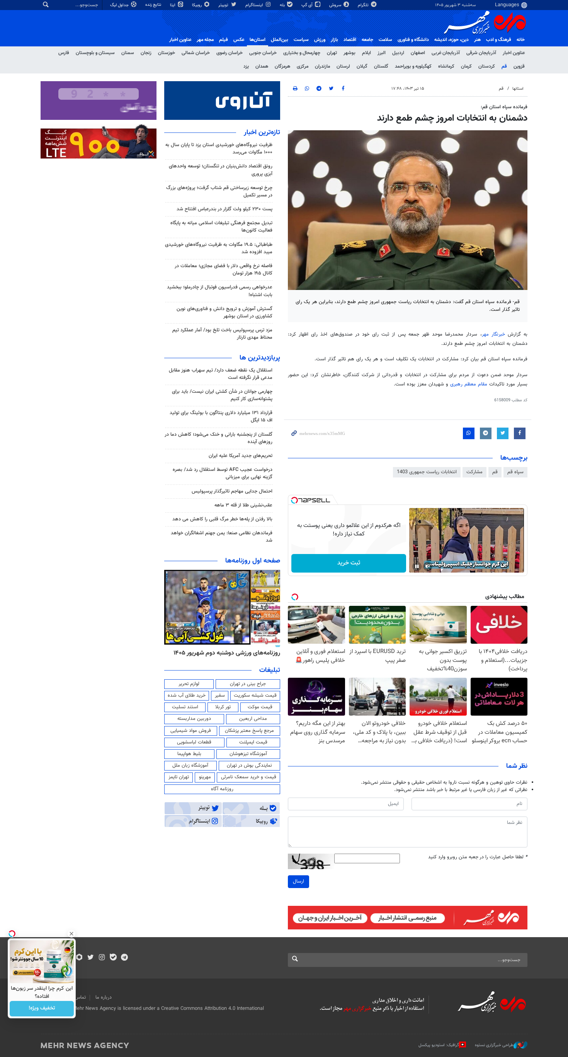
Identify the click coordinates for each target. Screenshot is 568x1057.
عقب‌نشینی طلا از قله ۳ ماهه (243, 505)
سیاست (301, 40)
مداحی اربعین (253, 719)
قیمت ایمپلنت (253, 742)
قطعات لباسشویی (194, 742)
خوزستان (166, 53)
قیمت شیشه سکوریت (255, 695)
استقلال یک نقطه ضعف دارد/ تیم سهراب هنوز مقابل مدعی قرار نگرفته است (220, 374)
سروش (335, 5)
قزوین (519, 66)
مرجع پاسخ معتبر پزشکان (249, 731)
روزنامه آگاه (222, 789)
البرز (382, 53)
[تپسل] (294, 500)
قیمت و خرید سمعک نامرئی (248, 777)
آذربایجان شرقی (481, 53)
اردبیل (398, 53)
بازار (334, 40)
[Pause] (417, 566)
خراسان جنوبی (263, 53)
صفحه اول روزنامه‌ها (252, 561)
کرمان (466, 66)
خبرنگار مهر (493, 334)
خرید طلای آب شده (187, 695)
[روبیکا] (79, 958)
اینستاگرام (254, 5)
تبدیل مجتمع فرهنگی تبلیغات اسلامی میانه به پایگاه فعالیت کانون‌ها (221, 226)
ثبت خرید (348, 563)
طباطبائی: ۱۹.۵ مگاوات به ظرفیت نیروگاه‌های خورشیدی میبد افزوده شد (218, 248)
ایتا (173, 5)
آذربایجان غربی (446, 53)
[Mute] (427, 566)
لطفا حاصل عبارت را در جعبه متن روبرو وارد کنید (477, 857)
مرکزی (302, 66)
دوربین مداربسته (194, 719)
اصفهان (418, 53)
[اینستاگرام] (102, 958)
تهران (332, 53)
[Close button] (71, 934)
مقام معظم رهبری (468, 384)
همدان (261, 66)
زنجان (146, 53)
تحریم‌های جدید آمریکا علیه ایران (240, 456)
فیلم (223, 40)
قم (504, 66)
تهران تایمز (178, 777)
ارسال (298, 881)
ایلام (366, 53)
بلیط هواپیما (189, 754)
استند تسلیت (185, 707)
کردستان (486, 66)
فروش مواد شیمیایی (190, 731)
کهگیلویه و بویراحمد (413, 66)
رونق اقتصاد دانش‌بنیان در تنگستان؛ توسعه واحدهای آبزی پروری (220, 169)
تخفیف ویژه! (42, 1008)
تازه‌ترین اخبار (262, 133)
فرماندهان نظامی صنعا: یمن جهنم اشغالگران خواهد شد (221, 536)
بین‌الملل (279, 40)
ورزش (319, 40)
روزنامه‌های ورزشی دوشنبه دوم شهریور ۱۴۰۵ (226, 653)
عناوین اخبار (514, 53)
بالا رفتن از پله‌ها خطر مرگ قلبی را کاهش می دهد (222, 519)
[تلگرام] (124, 958)
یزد (246, 66)
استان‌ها (257, 40)
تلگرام (364, 5)
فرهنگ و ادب (498, 40)
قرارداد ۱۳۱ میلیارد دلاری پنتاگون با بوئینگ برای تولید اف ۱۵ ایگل (221, 416)
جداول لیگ (120, 5)
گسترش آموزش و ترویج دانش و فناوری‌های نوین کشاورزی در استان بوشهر (224, 312)
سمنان (127, 53)
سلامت (385, 40)
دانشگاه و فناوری (413, 40)
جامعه (367, 40)
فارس (63, 53)
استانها (518, 88)
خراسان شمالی (196, 53)
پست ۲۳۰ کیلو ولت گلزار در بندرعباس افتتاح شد (224, 209)
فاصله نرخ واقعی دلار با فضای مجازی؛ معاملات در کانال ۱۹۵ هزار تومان (223, 269)
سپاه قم (515, 472)
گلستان (381, 66)
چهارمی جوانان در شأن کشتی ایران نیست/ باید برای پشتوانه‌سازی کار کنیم (222, 395)
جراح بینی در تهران (248, 684)
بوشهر (349, 53)
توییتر (224, 5)
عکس (238, 40)
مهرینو (205, 777)
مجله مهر (205, 40)
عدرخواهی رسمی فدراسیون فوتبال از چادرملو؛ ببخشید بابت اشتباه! (219, 290)
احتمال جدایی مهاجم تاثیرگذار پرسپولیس (232, 491)
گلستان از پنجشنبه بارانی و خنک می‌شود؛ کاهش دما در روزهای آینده (218, 438)
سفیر (220, 695)
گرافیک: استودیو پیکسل (438, 1045)
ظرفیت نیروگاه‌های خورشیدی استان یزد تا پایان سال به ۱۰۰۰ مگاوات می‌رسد (218, 148)
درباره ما (103, 997)
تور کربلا (223, 707)
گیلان (362, 66)
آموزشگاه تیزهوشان (248, 754)
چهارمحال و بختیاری (301, 53)
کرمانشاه (446, 66)
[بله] (113, 958)
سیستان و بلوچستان (95, 53)
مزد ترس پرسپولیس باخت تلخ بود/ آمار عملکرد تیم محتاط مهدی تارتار (222, 333)
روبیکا (197, 5)
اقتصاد (350, 40)
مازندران (322, 66)
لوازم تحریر (189, 684)
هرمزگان (282, 66)
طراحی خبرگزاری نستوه (494, 1045)
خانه (521, 40)
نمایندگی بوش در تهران (249, 765)
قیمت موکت (260, 707)
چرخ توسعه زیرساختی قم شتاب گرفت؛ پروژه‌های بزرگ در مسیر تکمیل (219, 191)
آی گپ (307, 5)
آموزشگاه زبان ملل (190, 765)
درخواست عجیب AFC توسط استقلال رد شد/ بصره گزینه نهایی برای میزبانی (222, 473)
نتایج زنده (153, 5)
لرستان (343, 66)
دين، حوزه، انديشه (451, 40)
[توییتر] (90, 958)
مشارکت (474, 472)
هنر (477, 40)
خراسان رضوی (229, 53)
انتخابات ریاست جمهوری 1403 (427, 472)
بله (283, 5)
